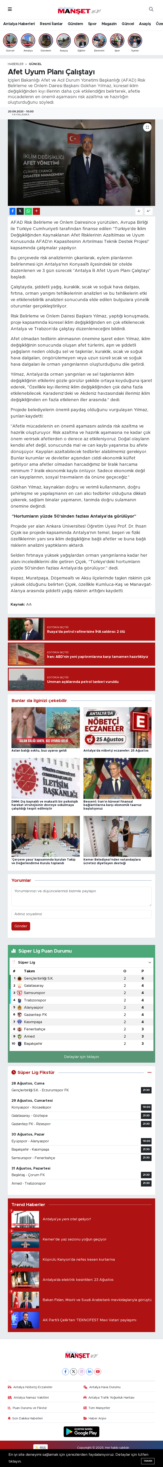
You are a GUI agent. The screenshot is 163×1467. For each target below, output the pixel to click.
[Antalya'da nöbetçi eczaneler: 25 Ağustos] (117, 727)
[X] (73, 1371)
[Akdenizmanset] (79, 9)
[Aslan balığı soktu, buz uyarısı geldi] (45, 727)
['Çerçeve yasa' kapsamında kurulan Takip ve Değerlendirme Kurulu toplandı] (45, 836)
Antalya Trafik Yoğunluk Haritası (111, 1397)
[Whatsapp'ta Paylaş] (28, 211)
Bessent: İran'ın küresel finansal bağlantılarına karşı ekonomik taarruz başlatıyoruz (112, 805)
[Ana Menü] (10, 9)
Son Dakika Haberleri (27, 1418)
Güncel (128, 24)
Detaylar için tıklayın (81, 1057)
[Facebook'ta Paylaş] (12, 211)
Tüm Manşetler (99, 1408)
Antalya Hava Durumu (105, 1387)
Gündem (75, 24)
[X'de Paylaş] (20, 211)
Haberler (16, 64)
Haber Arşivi (97, 1418)
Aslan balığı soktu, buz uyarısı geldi (39, 750)
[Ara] (151, 9)
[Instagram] (81, 1371)
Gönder (20, 926)
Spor (92, 24)
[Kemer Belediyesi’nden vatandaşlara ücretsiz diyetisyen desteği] (117, 836)
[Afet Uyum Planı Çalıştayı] (81, 162)
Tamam (147, 1461)
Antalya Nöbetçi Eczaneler (32, 1387)
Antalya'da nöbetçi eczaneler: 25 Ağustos (116, 750)
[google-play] (81, 1431)
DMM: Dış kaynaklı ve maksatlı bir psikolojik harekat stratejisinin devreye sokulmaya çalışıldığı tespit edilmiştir (44, 805)
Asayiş (145, 24)
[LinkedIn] (89, 1371)
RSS (42, 1447)
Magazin (109, 24)
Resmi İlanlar (51, 24)
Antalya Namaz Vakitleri (31, 1397)
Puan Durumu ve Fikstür (30, 1408)
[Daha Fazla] (36, 211)
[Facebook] (65, 1371)
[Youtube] (97, 1371)
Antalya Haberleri (19, 24)
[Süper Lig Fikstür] (150, 1072)
